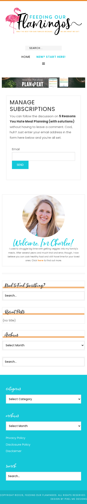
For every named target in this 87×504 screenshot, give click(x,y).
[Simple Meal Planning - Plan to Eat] (43, 86)
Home (25, 57)
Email (16, 149)
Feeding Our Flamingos (43, 21)
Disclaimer (13, 451)
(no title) (9, 320)
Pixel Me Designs (76, 499)
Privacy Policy (15, 438)
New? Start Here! (51, 57)
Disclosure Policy (18, 444)
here (41, 260)
